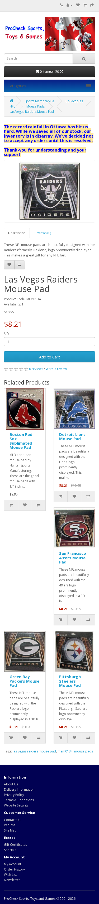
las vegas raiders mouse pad (34, 751)
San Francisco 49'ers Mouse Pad (72, 558)
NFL (12, 106)
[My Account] (70, 5)
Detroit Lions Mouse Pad (72, 436)
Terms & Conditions (19, 800)
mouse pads (83, 751)
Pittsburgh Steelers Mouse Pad (70, 681)
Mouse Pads (35, 106)
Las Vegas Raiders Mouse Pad (32, 111)
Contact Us (12, 820)
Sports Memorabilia (39, 101)
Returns (9, 825)
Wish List (10, 874)
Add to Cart (49, 356)
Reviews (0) (43, 233)
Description (17, 233)
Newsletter (12, 880)
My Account (12, 864)
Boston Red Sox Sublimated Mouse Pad (21, 441)
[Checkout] (92, 5)
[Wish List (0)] (78, 5)
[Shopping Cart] (85, 5)
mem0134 (65, 751)
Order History (14, 869)
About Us (11, 784)
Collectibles (74, 101)
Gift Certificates (15, 844)
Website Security (16, 805)
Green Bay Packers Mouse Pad (24, 681)
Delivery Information (19, 789)
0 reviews (36, 369)
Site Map (10, 830)
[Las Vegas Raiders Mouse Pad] (49, 191)
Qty (6, 333)
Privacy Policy (14, 795)
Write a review (56, 369)
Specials (10, 850)
